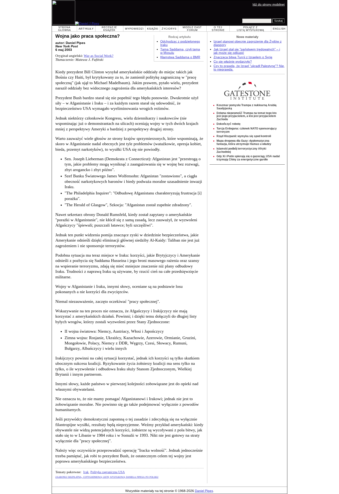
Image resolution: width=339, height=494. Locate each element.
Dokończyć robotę (229, 124)
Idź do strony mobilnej (269, 4)
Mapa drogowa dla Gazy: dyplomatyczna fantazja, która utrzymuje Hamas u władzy (244, 142)
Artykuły (86, 28)
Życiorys (169, 28)
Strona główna (64, 28)
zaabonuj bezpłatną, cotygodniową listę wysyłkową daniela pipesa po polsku (106, 477)
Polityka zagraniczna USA (107, 472)
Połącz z (250, 28)
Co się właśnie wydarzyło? (233, 61)
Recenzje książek (109, 28)
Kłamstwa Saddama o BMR (180, 57)
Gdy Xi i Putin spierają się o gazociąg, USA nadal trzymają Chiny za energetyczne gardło (248, 158)
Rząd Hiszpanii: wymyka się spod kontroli (244, 136)
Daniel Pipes (204, 491)
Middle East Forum (192, 28)
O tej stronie (218, 28)
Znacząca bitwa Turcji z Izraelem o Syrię (243, 57)
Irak (86, 472)
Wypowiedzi (134, 28)
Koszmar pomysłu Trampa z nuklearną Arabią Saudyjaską (247, 107)
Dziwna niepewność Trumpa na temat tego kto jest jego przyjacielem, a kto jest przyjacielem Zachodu (247, 116)
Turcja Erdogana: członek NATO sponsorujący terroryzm (247, 130)
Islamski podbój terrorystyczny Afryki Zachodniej (241, 150)
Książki (152, 28)
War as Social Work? (98, 56)
